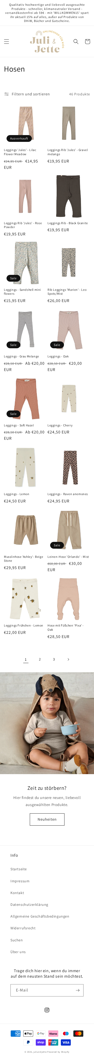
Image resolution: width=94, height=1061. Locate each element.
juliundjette (39, 1051)
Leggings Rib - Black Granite (68, 223)
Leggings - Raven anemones (68, 494)
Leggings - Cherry (60, 425)
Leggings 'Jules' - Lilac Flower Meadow (20, 152)
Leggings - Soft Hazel (19, 425)
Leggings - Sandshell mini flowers (22, 292)
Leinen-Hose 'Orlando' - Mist (68, 557)
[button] (6, 41)
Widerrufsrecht (23, 928)
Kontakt (17, 892)
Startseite (18, 869)
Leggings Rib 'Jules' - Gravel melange (68, 152)
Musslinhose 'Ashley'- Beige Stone (23, 559)
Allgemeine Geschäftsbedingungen (39, 916)
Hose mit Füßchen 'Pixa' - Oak (66, 627)
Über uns (18, 951)
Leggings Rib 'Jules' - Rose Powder (23, 225)
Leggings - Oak (58, 356)
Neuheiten (47, 819)
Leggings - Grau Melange (21, 356)
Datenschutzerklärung (29, 904)
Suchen (16, 940)
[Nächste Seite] (68, 659)
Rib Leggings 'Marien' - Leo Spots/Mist (67, 292)
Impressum (20, 881)
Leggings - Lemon (17, 494)
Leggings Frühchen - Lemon (23, 625)
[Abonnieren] (77, 990)
